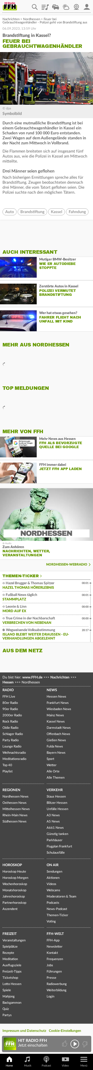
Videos (51, 884)
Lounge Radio (11, 746)
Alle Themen (55, 777)
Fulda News (55, 746)
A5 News (53, 821)
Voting (51, 921)
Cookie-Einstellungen (65, 1031)
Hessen (8, 682)
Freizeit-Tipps (12, 971)
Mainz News (55, 715)
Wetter (66, 5)
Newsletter (54, 946)
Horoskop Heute (14, 871)
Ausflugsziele (11, 965)
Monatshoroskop (14, 890)
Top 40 (7, 765)
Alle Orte (53, 771)
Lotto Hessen (11, 984)
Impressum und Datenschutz (24, 1031)
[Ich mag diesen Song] (65, 1044)
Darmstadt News (59, 728)
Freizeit (9, 934)
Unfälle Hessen (57, 809)
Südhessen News (14, 821)
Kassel (56, 212)
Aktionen (53, 878)
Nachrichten (11, 19)
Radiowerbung (57, 984)
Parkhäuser (54, 840)
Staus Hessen (56, 796)
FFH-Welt (55, 934)
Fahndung (77, 212)
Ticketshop (10, 978)
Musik (27, 1065)
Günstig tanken (57, 834)
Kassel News (56, 721)
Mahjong (8, 996)
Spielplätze (10, 946)
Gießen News (56, 740)
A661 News (55, 827)
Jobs (50, 965)
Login (50, 996)
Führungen (54, 971)
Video (65, 1065)
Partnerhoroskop (14, 903)
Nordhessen (31, 19)
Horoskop (12, 865)
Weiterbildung (56, 990)
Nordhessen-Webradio (66, 564)
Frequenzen (55, 959)
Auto (9, 212)
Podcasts (53, 903)
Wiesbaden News (59, 709)
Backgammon (11, 1002)
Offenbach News (58, 734)
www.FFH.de (32, 677)
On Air (53, 865)
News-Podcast (57, 909)
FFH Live (8, 696)
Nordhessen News (15, 796)
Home (9, 1065)
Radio (8, 690)
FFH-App (53, 940)
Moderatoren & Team (61, 896)
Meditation (10, 959)
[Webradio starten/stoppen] (74, 1044)
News (52, 690)
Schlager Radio (12, 734)
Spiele (6, 990)
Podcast (46, 1065)
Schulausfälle (56, 852)
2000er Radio (12, 715)
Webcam (76, 5)
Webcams (53, 890)
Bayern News (56, 752)
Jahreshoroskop (13, 896)
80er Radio (10, 703)
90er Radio (10, 709)
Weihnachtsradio (14, 752)
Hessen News (56, 696)
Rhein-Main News (15, 815)
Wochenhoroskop (14, 884)
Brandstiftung (32, 212)
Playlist (45, 5)
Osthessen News (14, 803)
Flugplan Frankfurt (59, 846)
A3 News (53, 815)
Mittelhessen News (16, 809)
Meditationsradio (14, 759)
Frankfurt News (58, 703)
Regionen (11, 790)
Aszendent (10, 909)
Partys (7, 1015)
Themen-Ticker (20, 576)
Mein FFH (87, 5)
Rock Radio (10, 721)
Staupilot (55, 5)
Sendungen (54, 871)
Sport (50, 759)
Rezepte (8, 953)
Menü (83, 1065)
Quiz (5, 1009)
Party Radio (10, 740)
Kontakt (52, 953)
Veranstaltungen (14, 940)
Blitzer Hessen (57, 803)
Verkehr (55, 790)
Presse (51, 978)
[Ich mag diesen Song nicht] (84, 1044)
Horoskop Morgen (15, 878)
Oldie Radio (10, 728)
